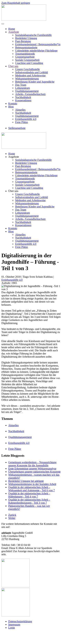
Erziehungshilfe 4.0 (25, 119)
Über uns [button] (13, 191)
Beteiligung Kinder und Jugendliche (34, 81)
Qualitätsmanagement (27, 91)
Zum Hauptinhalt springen (15, 2)
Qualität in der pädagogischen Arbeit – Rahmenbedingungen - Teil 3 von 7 (29, 501)
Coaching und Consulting (29, 63)
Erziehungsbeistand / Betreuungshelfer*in (37, 44)
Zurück (12, 514)
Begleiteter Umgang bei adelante (26, 480)
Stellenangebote (16, 128)
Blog (11, 106)
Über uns (13, 66)
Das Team (20, 84)
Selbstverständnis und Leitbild (31, 72)
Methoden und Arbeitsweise (30, 75)
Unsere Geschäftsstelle (27, 69)
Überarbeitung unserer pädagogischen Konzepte (34, 471)
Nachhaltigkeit (23, 97)
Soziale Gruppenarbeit (27, 59)
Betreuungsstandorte (26, 47)
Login (11, 627)
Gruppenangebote (25, 56)
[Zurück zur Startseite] (23, 19)
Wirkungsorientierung (27, 78)
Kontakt (12, 103)
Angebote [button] (13, 156)
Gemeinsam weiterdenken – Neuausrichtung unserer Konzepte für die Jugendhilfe (32, 464)
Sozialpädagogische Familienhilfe (33, 35)
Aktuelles (20, 109)
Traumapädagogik (25, 53)
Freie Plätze (21, 122)
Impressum (14, 624)
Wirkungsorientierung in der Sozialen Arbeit (32, 484)
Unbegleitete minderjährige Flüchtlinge (36, 50)
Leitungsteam (22, 87)
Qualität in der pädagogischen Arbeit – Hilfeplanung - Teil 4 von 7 (29, 495)
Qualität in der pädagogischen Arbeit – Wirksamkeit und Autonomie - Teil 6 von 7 (31, 489)
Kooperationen (23, 100)
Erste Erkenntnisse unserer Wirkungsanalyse (32, 468)
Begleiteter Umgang (26, 38)
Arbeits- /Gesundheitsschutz (30, 94)
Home (11, 28)
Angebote (13, 31)
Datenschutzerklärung (20, 621)
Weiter (11, 517)
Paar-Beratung (23, 41)
